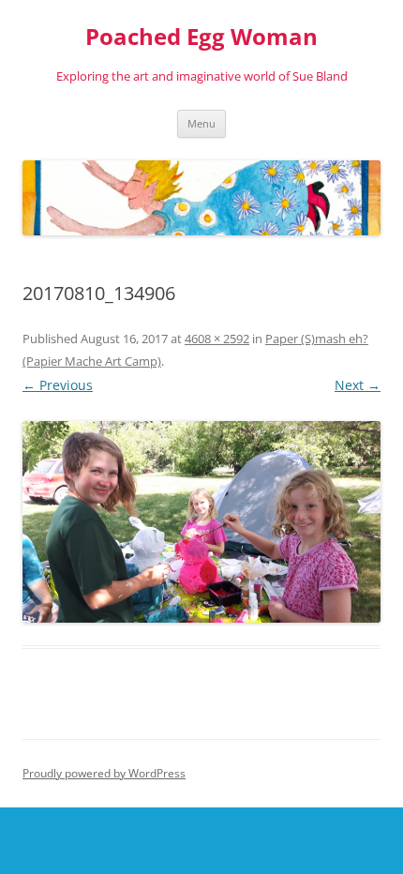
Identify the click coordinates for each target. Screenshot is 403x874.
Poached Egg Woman (201, 37)
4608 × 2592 (217, 338)
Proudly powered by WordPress (104, 773)
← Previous (57, 385)
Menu (201, 123)
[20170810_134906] (201, 522)
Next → (358, 385)
